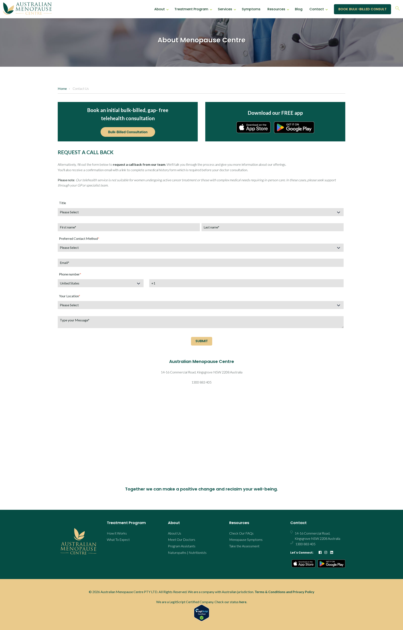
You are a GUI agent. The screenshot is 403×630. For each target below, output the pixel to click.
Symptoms (251, 9)
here (242, 602)
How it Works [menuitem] (117, 533)
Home (62, 88)
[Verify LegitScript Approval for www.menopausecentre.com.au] (201, 613)
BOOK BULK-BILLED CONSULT (362, 9)
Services (225, 9)
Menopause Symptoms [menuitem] (246, 539)
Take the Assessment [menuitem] (244, 546)
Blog (298, 9)
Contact (316, 9)
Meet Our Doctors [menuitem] (181, 539)
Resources (276, 9)
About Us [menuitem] (174, 533)
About (159, 9)
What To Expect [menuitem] (118, 539)
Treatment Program (191, 9)
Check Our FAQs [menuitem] (241, 533)
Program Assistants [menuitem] (181, 546)
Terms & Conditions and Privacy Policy (284, 592)
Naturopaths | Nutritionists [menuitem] (187, 552)
